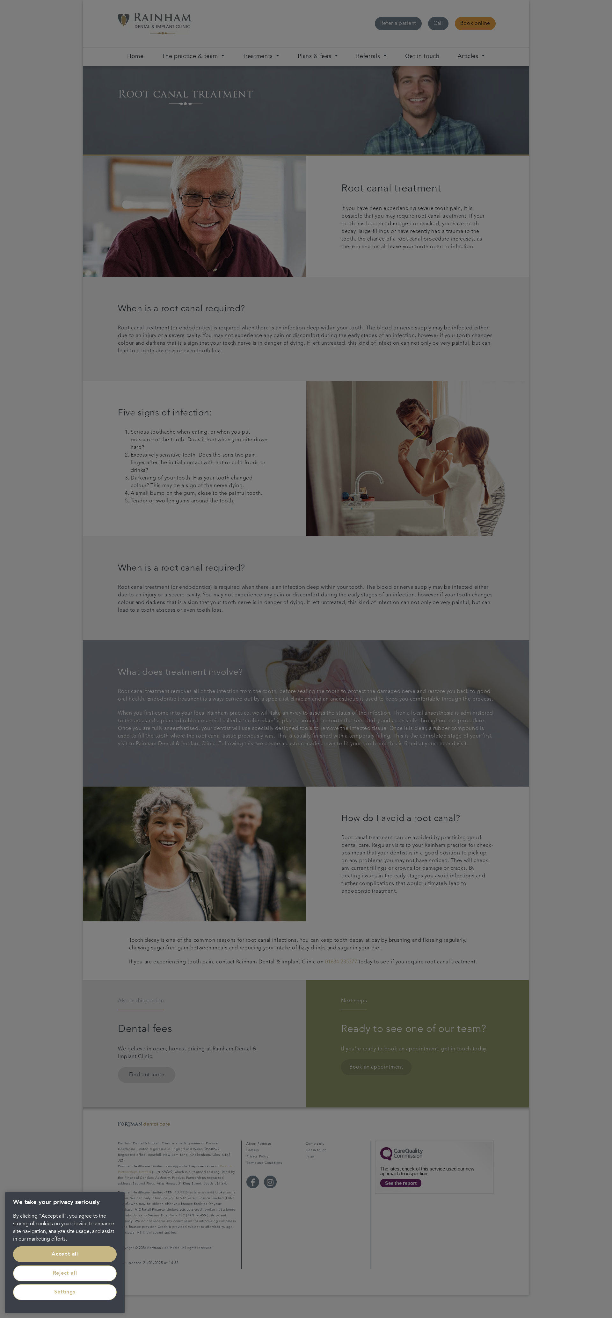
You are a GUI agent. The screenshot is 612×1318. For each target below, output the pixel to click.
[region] (65, 1252)
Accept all (65, 1254)
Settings (64, 1292)
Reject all (65, 1273)
